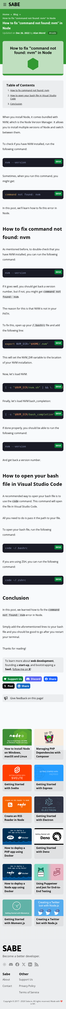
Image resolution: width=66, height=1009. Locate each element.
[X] (24, 964)
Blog (15, 14)
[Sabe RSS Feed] (36, 964)
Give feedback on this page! (26, 698)
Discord (36, 679)
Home (6, 14)
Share (52, 679)
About (6, 979)
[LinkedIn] (30, 964)
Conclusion (16, 103)
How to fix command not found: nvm (29, 90)
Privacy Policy (27, 986)
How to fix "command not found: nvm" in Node (29, 18)
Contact (7, 986)
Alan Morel (39, 32)
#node (52, 32)
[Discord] (11, 964)
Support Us (15, 679)
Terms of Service (29, 992)
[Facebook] (17, 964)
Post (10, 686)
